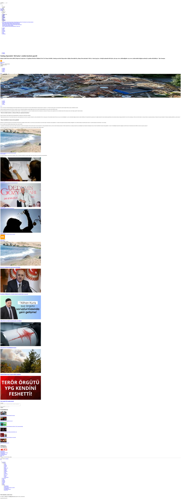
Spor (3, 18)
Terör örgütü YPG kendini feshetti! (7, 401)
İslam (15, 22)
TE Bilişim (6, 458)
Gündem (3, 14)
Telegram (3, 102)
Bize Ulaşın (9, 26)
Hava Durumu (6, 485)
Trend (14, 24)
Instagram (9, 25)
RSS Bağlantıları (13, 26)
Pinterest (3, 101)
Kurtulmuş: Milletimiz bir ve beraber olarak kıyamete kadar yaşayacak (14, 294)
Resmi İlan (3, 20)
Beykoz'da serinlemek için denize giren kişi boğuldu (10, 267)
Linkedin (3, 68)
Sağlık (14, 23)
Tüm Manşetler (2, 453)
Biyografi (3, 481)
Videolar (9, 24)
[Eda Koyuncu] (2, 238)
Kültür (3, 19)
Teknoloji (11, 24)
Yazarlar (3, 479)
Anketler (3, 482)
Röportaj (11, 23)
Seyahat (16, 23)
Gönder (2, 407)
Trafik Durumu (6, 486)
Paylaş (2, 65)
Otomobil (3, 17)
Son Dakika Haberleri (3, 454)
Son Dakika (4, 24)
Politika (3, 15)
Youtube (12, 25)
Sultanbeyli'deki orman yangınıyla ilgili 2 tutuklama (10, 374)
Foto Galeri (4, 478)
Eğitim (5, 22)
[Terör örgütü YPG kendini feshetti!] (20, 399)
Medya (3, 23)
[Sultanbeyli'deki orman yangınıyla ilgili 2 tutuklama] (20, 372)
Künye (3, 483)
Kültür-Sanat (18, 22)
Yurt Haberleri (19, 24)
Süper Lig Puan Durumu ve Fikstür (9, 487)
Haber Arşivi (2, 455)
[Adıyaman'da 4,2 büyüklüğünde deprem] (20, 345)
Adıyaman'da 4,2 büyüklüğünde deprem (8, 347)
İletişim (3, 484)
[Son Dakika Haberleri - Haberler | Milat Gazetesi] (7, 450)
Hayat (13, 22)
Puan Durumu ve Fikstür (4, 452)
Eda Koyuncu (2, 240)
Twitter (6, 25)
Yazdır (3, 70)
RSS (1, 456)
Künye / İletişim (4, 26)
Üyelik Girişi (18, 26)
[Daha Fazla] (0, 99)
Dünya (3, 16)
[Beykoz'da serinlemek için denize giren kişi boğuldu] (20, 265)
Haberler (3, 52)
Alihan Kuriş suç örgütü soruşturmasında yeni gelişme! (11, 320)
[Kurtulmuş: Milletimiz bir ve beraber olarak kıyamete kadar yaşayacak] (20, 292)
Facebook (3, 25)
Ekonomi (8, 22)
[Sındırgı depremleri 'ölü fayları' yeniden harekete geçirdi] (90, 97)
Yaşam (16, 24)
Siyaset (18, 23)
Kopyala (3, 71)
